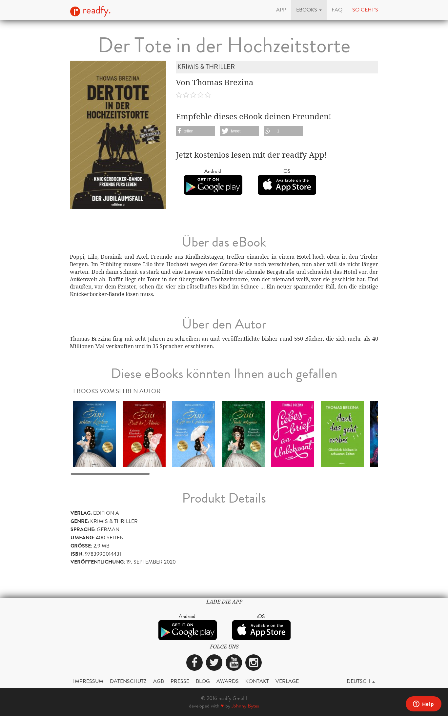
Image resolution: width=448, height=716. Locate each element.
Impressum (88, 681)
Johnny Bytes (245, 705)
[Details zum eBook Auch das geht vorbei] (342, 433)
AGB (158, 681)
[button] (309, 10)
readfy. (95, 10)
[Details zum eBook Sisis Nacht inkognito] (243, 433)
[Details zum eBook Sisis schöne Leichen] (94, 433)
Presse (180, 681)
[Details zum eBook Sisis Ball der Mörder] (144, 433)
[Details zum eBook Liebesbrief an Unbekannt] (292, 433)
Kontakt (257, 681)
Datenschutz (128, 681)
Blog (203, 681)
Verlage (287, 681)
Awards (227, 681)
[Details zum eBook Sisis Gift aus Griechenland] (193, 433)
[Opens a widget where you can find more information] (423, 704)
